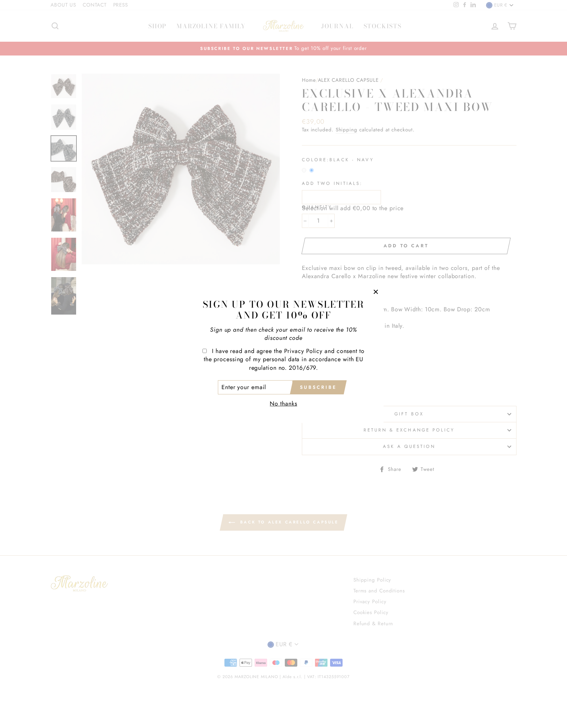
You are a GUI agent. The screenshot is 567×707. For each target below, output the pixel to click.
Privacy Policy (303, 351)
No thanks (283, 403)
